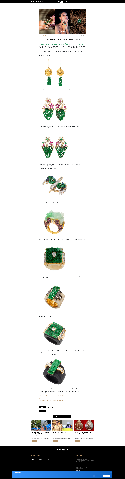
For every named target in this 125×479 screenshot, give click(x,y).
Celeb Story (44, 35)
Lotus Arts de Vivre (51, 410)
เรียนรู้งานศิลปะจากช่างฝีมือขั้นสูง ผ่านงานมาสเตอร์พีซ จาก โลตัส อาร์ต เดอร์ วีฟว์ (51, 395)
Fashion (52, 5)
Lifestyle (64, 5)
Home (40, 35)
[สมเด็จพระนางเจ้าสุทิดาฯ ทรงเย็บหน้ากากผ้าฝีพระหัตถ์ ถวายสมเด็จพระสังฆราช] (62, 425)
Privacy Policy (79, 470)
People (47, 5)
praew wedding (72, 5)
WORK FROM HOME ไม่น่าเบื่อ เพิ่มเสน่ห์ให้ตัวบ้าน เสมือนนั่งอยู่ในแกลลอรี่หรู (51, 400)
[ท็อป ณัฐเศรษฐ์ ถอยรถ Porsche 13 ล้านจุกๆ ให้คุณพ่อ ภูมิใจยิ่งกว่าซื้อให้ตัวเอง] (41, 425)
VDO (78, 5)
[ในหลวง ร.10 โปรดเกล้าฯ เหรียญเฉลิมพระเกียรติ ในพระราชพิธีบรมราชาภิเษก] (84, 425)
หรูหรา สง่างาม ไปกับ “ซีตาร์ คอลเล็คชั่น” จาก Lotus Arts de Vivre (49, 398)
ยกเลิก (99, 476)
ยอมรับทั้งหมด (107, 476)
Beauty (58, 5)
